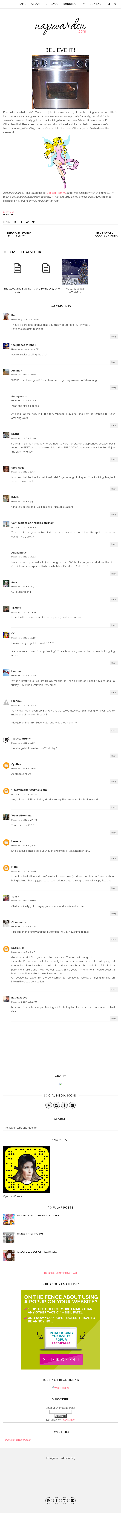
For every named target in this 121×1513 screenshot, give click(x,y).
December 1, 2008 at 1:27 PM (23, 675)
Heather (16, 671)
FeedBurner (68, 1419)
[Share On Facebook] (21, 221)
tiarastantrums (21, 738)
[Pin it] (33, 221)
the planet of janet (23, 344)
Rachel (15, 433)
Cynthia (16, 764)
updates (8, 214)
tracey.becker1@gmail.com (29, 789)
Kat (13, 315)
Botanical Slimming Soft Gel (60, 1272)
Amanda (16, 370)
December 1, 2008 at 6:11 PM (23, 901)
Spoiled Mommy (56, 192)
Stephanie (18, 467)
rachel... (16, 700)
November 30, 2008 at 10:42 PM (25, 349)
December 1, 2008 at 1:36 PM (23, 705)
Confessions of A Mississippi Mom (33, 522)
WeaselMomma (21, 815)
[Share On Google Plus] (27, 221)
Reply (113, 336)
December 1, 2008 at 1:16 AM (23, 375)
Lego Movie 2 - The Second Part (38, 1215)
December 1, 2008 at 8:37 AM (23, 438)
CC (13, 633)
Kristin (15, 497)
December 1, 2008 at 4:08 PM (24, 820)
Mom (14, 866)
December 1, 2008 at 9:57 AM (23, 527)
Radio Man (18, 947)
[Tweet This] (15, 221)
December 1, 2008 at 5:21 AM (23, 400)
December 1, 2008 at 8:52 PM (24, 952)
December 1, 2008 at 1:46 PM (23, 743)
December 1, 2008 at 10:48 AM (24, 557)
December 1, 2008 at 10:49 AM (24, 586)
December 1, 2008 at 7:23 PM (23, 926)
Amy (14, 582)
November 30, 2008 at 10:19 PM (25, 319)
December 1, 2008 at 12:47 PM (24, 638)
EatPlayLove (19, 997)
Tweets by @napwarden (17, 1439)
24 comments (11, 212)
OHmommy (18, 922)
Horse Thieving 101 (30, 1233)
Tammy (16, 607)
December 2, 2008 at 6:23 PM (24, 1002)
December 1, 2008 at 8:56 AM (24, 472)
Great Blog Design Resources (37, 1251)
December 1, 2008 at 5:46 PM (23, 845)
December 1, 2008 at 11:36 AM (24, 612)
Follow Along (67, 1458)
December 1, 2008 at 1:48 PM (23, 769)
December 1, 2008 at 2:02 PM (24, 794)
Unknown (17, 841)
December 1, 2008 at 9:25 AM (23, 502)
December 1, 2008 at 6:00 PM (24, 871)
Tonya (15, 896)
